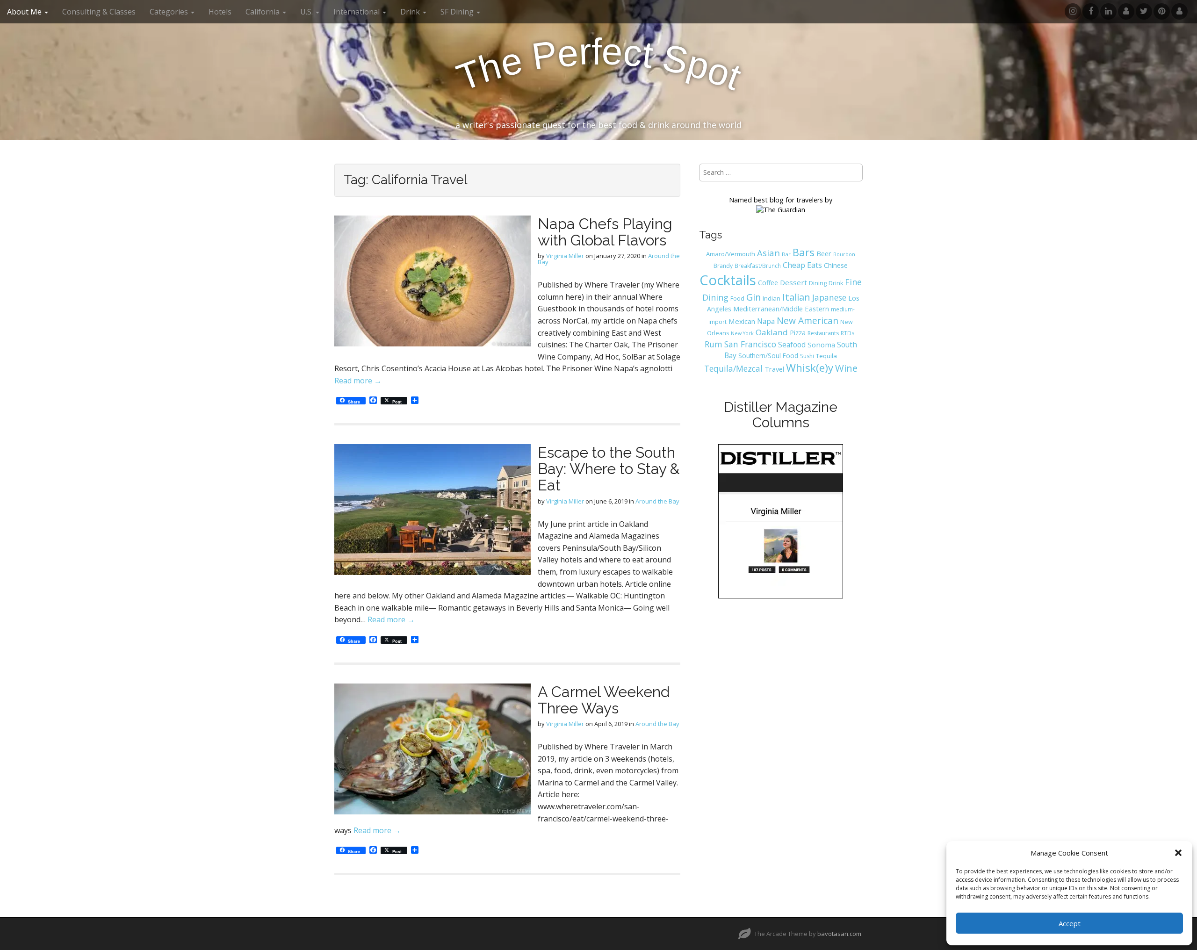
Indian (771, 298)
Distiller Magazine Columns (780, 415)
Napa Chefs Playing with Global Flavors (605, 232)
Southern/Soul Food (768, 355)
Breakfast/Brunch (758, 265)
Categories (170, 12)
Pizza (798, 332)
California (263, 12)
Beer (823, 253)
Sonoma (821, 344)
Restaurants (823, 333)
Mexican (741, 321)
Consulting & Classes (99, 12)
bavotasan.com (839, 933)
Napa (766, 321)
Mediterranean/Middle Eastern (781, 308)
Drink (836, 283)
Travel (774, 369)
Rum (713, 344)
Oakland (772, 332)
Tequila (826, 356)
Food (737, 298)
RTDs (847, 333)
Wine (846, 367)
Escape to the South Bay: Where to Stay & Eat (609, 469)
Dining (818, 283)
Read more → (358, 380)
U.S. (307, 12)
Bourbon (844, 254)
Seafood (792, 344)
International (357, 12)
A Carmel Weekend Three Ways (604, 700)
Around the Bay (657, 501)
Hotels (220, 12)
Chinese (836, 265)
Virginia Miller (565, 256)
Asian (768, 253)
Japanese (829, 297)
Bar (786, 254)
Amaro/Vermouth (730, 254)
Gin (753, 297)
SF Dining (458, 12)
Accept (1070, 923)
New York (742, 333)
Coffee (768, 282)
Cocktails (727, 280)
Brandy (723, 266)
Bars (804, 252)
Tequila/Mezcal (733, 368)
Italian (796, 296)
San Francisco (750, 344)
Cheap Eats (802, 265)
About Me (25, 12)
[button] (1178, 852)
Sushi (807, 356)
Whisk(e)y (809, 367)
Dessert (793, 282)
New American (807, 320)
